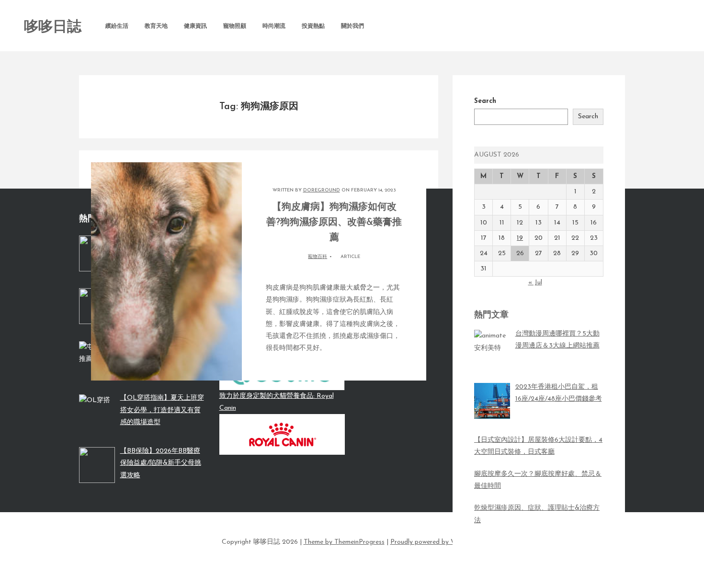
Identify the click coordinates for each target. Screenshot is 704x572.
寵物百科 (317, 256)
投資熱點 (313, 26)
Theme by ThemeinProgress (344, 542)
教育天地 (156, 26)
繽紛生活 (116, 26)
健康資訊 (195, 26)
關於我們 (352, 26)
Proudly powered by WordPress (436, 542)
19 (520, 238)
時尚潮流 (273, 26)
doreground (321, 190)
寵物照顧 (234, 26)
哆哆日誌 (52, 27)
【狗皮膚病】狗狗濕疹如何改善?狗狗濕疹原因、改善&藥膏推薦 (334, 222)
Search (485, 101)
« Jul (535, 282)
